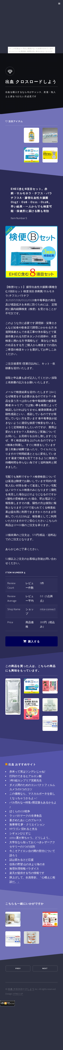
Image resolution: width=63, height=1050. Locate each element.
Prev (17, 968)
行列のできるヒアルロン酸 (25, 776)
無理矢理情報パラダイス (24, 868)
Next (45, 968)
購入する (34, 641)
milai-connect (47, 609)
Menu (58, 3)
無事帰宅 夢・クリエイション (27, 824)
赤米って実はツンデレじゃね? (27, 771)
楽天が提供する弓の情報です (26, 872)
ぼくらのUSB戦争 (19, 811)
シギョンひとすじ (20, 833)
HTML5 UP (18, 993)
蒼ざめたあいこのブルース (25, 820)
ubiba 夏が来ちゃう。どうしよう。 (30, 837)
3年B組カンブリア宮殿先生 (25, 780)
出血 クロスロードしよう (21, 989)
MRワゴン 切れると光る (23, 828)
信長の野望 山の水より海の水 (27, 864)
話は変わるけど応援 (21, 859)
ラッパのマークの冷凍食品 (25, 815)
